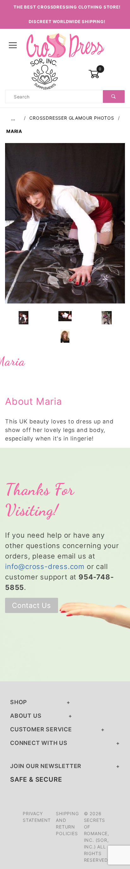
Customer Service (41, 729)
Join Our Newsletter (45, 766)
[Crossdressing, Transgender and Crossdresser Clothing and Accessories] (65, 45)
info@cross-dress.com (45, 566)
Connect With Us (39, 743)
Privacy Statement (37, 817)
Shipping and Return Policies (67, 823)
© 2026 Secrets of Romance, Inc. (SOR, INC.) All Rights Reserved (96, 837)
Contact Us (31, 605)
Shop (18, 702)
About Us (25, 715)
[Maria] (65, 226)
